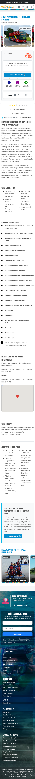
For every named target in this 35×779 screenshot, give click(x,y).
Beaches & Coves (8, 715)
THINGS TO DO (7, 679)
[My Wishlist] (23, 7)
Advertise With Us (22, 605)
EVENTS (5, 700)
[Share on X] (19, 95)
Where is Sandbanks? (9, 738)
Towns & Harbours (8, 726)
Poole (5, 670)
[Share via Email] (26, 95)
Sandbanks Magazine (9, 760)
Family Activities (8, 685)
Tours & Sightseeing (9, 693)
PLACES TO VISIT (8, 709)
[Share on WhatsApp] (22, 95)
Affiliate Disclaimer (20, 773)
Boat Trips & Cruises (9, 682)
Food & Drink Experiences (10, 687)
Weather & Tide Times (9, 743)
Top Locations (8, 664)
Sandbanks (6, 667)
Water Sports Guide (9, 749)
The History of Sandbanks (10, 757)
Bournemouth (7, 673)
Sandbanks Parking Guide (10, 741)
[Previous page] (4, 36)
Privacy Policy (20, 775)
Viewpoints (6, 729)
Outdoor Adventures (9, 690)
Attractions (6, 712)
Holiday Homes (7, 657)
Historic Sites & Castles (9, 718)
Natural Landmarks (8, 720)
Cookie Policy (28, 775)
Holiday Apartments (9, 660)
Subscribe (17, 634)
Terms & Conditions (24, 639)
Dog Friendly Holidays (9, 752)
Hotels (5, 655)
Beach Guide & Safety (9, 746)
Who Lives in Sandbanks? (10, 754)
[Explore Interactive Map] (19, 7)
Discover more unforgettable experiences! (13, 551)
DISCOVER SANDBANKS (10, 735)
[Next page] (30, 36)
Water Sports (7, 696)
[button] (17, 396)
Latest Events (7, 703)
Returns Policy (12, 776)
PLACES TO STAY (8, 651)
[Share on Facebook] (15, 95)
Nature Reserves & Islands (10, 723)
